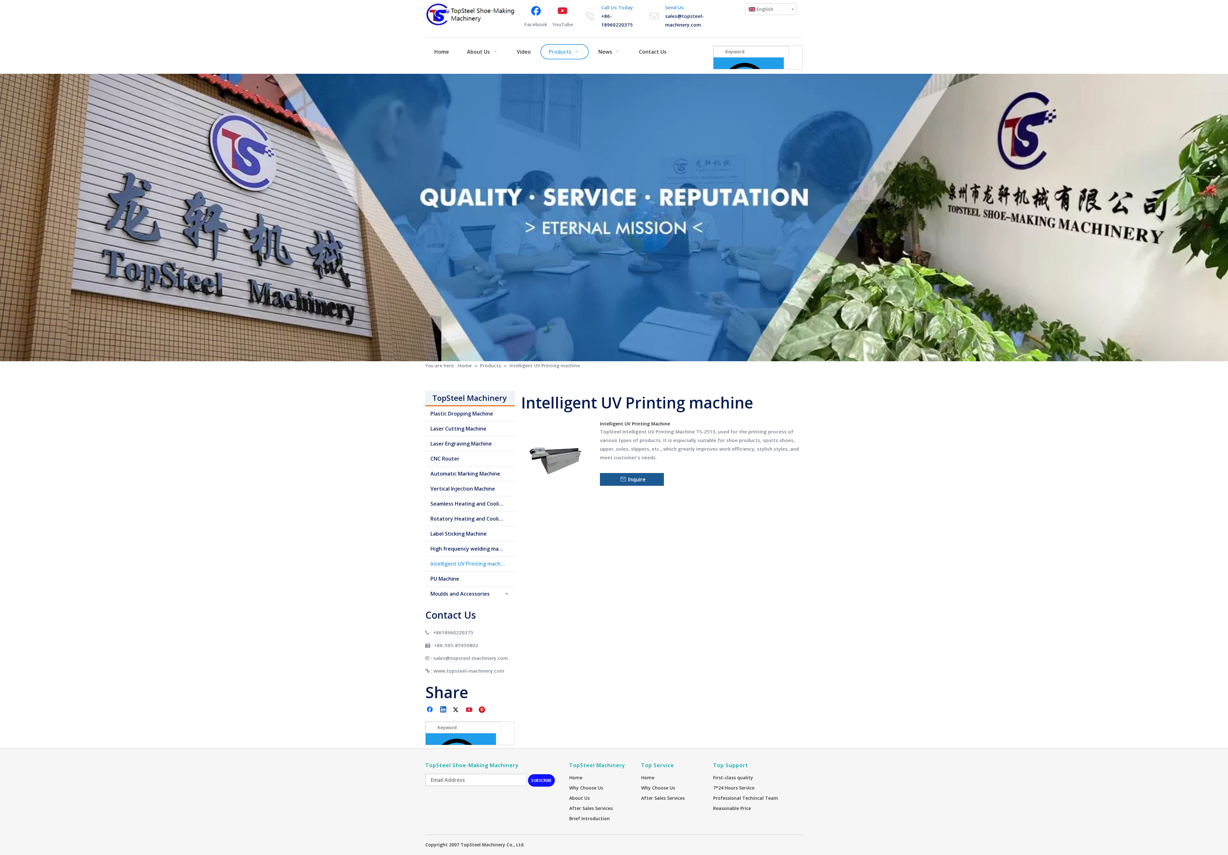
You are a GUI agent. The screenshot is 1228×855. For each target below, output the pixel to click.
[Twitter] (457, 710)
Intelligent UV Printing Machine (635, 424)
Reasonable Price (732, 808)
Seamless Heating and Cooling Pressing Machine (472, 503)
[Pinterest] (483, 710)
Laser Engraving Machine (461, 443)
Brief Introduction (589, 818)
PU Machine (444, 578)
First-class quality (733, 778)
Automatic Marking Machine (465, 473)
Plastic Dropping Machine (461, 413)
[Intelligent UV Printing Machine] (557, 453)
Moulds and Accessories (460, 593)
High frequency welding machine (471, 548)
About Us (579, 798)
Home (575, 778)
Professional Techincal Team (745, 798)
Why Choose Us (586, 788)
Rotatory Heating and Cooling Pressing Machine (472, 518)
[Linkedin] (443, 710)
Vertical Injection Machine (462, 488)
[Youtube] (470, 710)
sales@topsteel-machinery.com (470, 658)
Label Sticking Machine (458, 533)
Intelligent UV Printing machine (469, 563)
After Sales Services (591, 808)
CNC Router (445, 458)
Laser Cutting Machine (458, 428)
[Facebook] (430, 710)
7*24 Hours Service (733, 788)
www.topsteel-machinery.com (469, 671)
